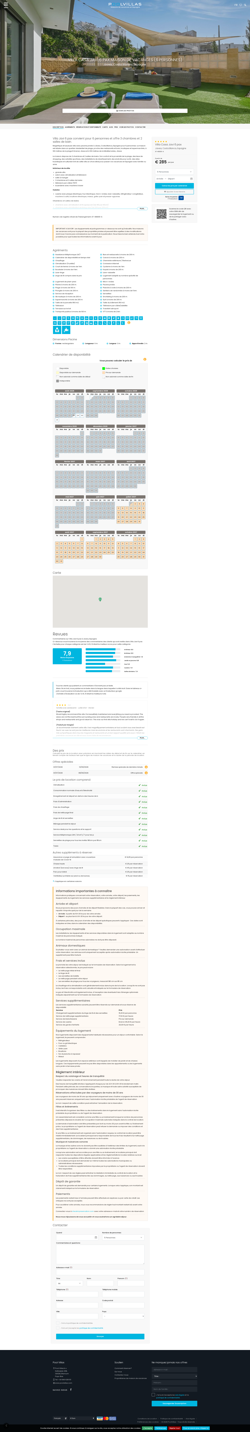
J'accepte (147, 1428)
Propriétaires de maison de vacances (131, 1378)
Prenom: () (122, 1278)
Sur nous (118, 1372)
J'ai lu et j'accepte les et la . (172, 1396)
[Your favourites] (240, 5)
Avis (111, 127)
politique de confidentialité (91, 1328)
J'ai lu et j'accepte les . (82, 1328)
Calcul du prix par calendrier (174, 186)
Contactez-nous (121, 1375)
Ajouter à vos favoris (175, 192)
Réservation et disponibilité (88, 127)
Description (58, 127)
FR (236, 5)
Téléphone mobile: (110, 1289)
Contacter (140, 127)
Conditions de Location (147, 1418)
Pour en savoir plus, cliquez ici (195, 1428)
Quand (59, 1233)
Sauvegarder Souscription (174, 1403)
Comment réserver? (123, 1368)
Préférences (161, 1428)
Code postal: (107, 1300)
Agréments (70, 127)
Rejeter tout (175, 1428)
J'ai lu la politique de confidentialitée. (77, 1323)
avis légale (179, 1395)
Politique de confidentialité (171, 1418)
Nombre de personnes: (111, 1233)
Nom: (89, 1278)
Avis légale (190, 1418)
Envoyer (100, 1336)
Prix (116, 127)
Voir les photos (126, 110)
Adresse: (59, 1300)
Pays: (104, 1311)
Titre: (58, 1278)
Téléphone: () (62, 1289)
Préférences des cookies (148, 1422)
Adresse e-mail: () (64, 1267)
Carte (105, 127)
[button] (100, 599)
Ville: (58, 1311)
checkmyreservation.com (83, 1211)
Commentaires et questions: (68, 1243)
